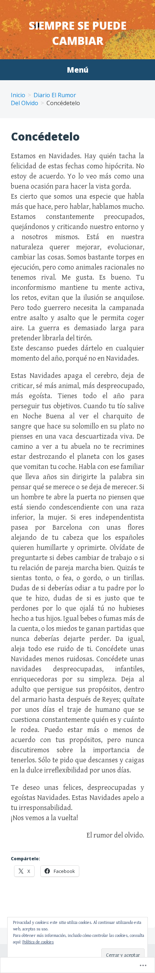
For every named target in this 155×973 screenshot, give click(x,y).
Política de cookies (38, 942)
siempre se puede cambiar (78, 33)
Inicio (18, 95)
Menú (77, 70)
